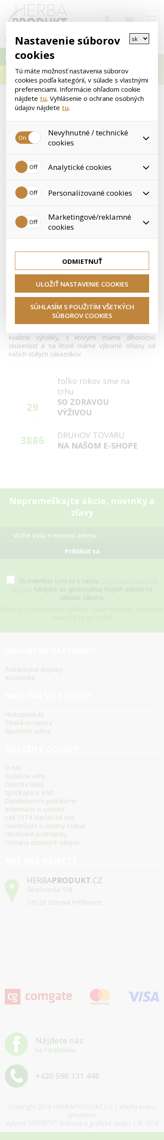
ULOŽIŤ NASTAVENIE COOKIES (82, 284)
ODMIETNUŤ (82, 261)
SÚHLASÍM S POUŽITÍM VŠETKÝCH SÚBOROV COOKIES (82, 311)
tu (43, 98)
